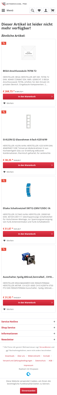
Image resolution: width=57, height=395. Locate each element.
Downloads (9, 356)
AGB (50, 360)
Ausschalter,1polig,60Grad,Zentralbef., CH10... (28, 277)
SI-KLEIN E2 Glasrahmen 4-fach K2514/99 (25, 139)
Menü (10, 10)
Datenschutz (40, 360)
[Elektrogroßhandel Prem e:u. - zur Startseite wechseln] (14, 3)
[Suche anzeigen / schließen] (32, 10)
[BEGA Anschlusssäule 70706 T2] (28, 52)
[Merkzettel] (39, 10)
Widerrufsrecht (34, 356)
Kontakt (46, 356)
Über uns (21, 356)
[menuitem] (7, 10)
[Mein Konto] (46, 10)
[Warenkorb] (52, 10)
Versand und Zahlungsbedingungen (17, 360)
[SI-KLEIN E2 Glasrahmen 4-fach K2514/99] (28, 121)
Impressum (28, 365)
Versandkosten (45, 347)
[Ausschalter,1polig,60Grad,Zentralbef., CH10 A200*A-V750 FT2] (28, 258)
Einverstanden (28, 390)
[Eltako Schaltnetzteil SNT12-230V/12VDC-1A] (28, 190)
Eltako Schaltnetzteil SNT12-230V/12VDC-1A (26, 208)
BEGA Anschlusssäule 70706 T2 (19, 71)
